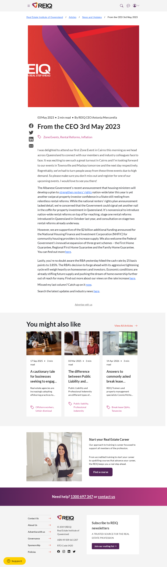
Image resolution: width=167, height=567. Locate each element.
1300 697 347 (82, 496)
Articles (72, 17)
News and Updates (92, 17)
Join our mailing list (104, 546)
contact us (106, 496)
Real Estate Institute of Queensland (44, 17)
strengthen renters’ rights (75, 192)
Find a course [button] (100, 471)
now (88, 284)
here (68, 251)
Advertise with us (83, 304)
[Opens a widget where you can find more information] (14, 561)
